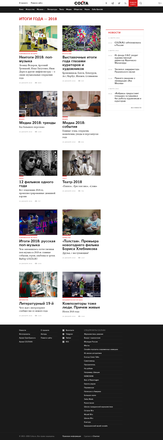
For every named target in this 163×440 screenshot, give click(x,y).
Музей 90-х (88, 414)
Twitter (68, 338)
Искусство (30, 9)
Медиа (69, 9)
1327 (83, 258)
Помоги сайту (37, 3)
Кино (21, 9)
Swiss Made (88, 399)
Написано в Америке (92, 391)
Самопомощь (89, 361)
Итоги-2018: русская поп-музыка (37, 243)
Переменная (89, 388)
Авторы (44, 334)
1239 (40, 315)
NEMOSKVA (88, 376)
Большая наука (90, 395)
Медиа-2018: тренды (37, 123)
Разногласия (89, 403)
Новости (22, 330)
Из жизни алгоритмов (93, 353)
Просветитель (89, 365)
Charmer (96, 436)
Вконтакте (70, 330)
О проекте (23, 3)
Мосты (87, 346)
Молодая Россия (91, 342)
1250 (40, 132)
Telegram (69, 334)
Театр (61, 9)
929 (82, 81)
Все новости (136, 107)
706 (82, 191)
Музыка (40, 9)
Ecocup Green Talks (91, 357)
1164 (83, 316)
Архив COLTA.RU (26, 342)
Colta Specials (97, 9)
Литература (52, 9)
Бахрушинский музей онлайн (96, 426)
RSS (67, 342)
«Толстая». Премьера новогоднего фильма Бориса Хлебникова (80, 245)
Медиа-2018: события (73, 125)
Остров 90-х (89, 411)
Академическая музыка (72, 300)
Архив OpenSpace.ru (27, 338)
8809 (40, 83)
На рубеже (88, 368)
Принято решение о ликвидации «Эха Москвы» (125, 81)
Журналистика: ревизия (93, 334)
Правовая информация (71, 436)
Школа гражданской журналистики (98, 407)
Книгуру (87, 422)
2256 (40, 263)
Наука (87, 9)
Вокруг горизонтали (92, 338)
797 (39, 201)
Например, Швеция (92, 372)
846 (82, 142)
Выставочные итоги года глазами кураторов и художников (79, 63)
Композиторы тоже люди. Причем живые (81, 305)
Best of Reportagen (91, 380)
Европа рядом (89, 384)
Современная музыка (28, 53)
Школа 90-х (88, 418)
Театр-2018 (72, 182)
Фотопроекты (24, 334)
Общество (78, 9)
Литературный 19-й (36, 304)
